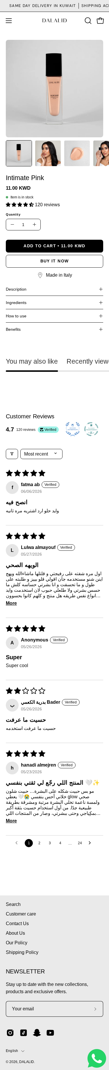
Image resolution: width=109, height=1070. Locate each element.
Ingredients (16, 302)
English (12, 1051)
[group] (54, 6)
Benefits (13, 329)
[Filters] (12, 454)
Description (16, 289)
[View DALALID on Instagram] (10, 1032)
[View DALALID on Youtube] (50, 1032)
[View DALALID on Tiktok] (23, 1032)
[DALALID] (54, 20)
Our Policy (16, 942)
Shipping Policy (22, 952)
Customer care (21, 913)
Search (13, 904)
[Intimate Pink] (19, 153)
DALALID (26, 1062)
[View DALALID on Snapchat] (37, 1032)
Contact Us (17, 923)
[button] (87, 21)
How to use (16, 316)
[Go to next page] (91, 843)
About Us (15, 933)
